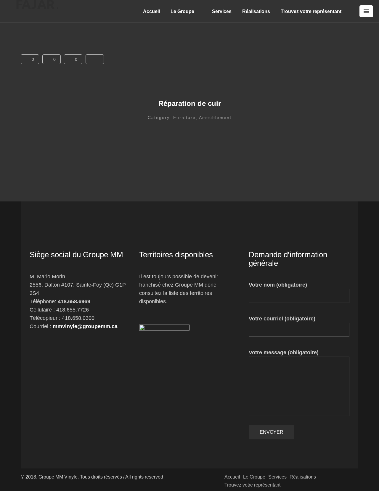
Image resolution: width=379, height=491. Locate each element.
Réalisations (256, 11)
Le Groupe (182, 11)
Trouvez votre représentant (311, 11)
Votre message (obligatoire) (284, 352)
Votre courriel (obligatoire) (282, 319)
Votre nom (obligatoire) (278, 285)
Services (222, 11)
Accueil (151, 11)
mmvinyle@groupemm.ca (85, 326)
